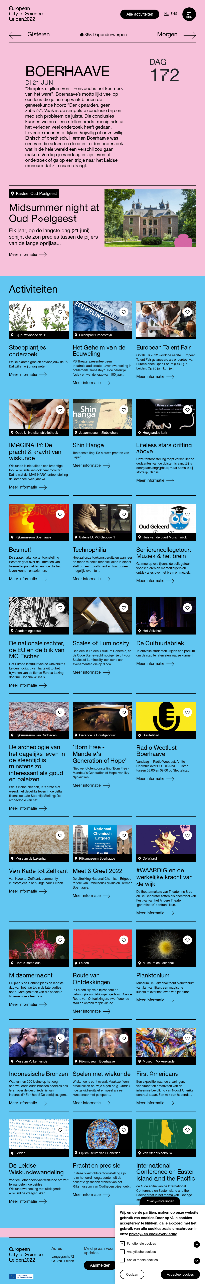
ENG (174, 14)
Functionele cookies (141, 1244)
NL (166, 14)
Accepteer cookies (180, 1275)
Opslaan (132, 1275)
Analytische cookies (141, 1252)
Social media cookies (142, 1260)
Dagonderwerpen (105, 35)
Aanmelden (100, 1266)
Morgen (167, 35)
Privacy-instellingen (160, 1201)
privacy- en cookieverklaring (153, 1234)
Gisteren (38, 35)
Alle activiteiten (140, 15)
